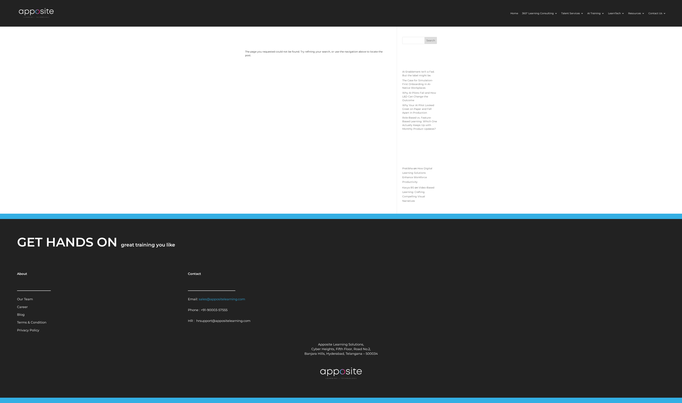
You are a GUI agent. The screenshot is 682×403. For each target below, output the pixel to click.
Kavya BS (408, 187)
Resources (634, 13)
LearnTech (614, 13)
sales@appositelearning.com (222, 299)
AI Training (594, 13)
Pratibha (407, 168)
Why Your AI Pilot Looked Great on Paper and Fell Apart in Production (418, 109)
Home (514, 13)
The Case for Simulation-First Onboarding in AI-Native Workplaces (417, 84)
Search (430, 40)
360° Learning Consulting (538, 13)
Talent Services (570, 13)
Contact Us (655, 13)
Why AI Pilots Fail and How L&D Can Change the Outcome (419, 96)
